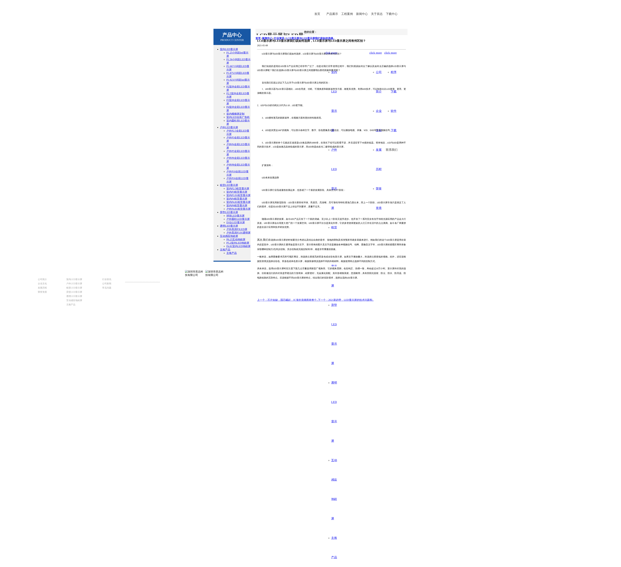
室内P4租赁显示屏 (236, 198)
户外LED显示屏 (229, 127)
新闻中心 (362, 14)
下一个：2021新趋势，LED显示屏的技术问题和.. (346, 300)
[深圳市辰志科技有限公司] (254, 11)
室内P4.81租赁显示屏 (238, 202)
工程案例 (347, 14)
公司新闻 (106, 283)
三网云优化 (326, 324)
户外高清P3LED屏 (236, 229)
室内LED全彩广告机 (238, 117)
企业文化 (42, 283)
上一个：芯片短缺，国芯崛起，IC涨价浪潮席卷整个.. (287, 300)
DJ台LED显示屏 (235, 222)
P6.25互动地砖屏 (235, 239)
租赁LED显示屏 (229, 185)
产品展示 (332, 14)
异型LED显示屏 (229, 212)
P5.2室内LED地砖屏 (237, 242)
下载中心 (392, 14)
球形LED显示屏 (235, 215)
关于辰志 (377, 14)
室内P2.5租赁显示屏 (237, 188)
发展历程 (42, 288)
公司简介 (42, 279)
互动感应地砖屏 (229, 236)
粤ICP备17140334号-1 (300, 324)
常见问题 (106, 288)
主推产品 (225, 249)
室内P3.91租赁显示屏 (238, 195)
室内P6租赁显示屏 (236, 205)
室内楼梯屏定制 (235, 113)
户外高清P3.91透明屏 (238, 232)
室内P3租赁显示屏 (236, 192)
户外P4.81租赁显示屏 (238, 208)
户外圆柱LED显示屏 (238, 219)
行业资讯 (106, 279)
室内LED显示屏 (229, 49)
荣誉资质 (42, 292)
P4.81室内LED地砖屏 (238, 246)
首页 (317, 14)
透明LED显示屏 (229, 225)
